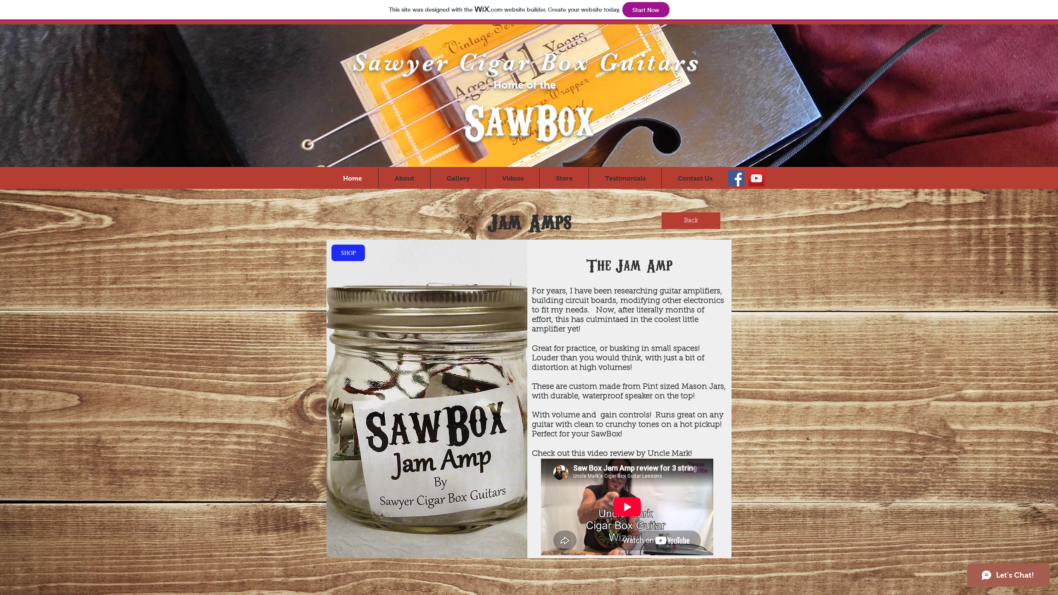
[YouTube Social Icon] (756, 178)
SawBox (528, 118)
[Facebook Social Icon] (736, 178)
